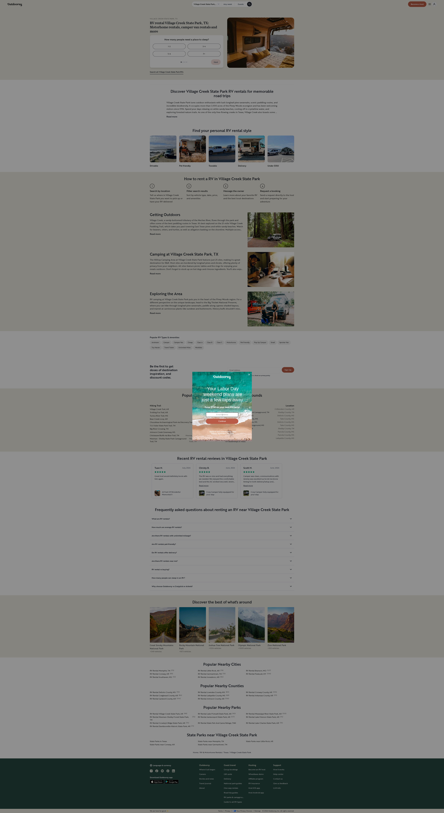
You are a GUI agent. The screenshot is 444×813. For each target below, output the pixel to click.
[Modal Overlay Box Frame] (222, 406)
